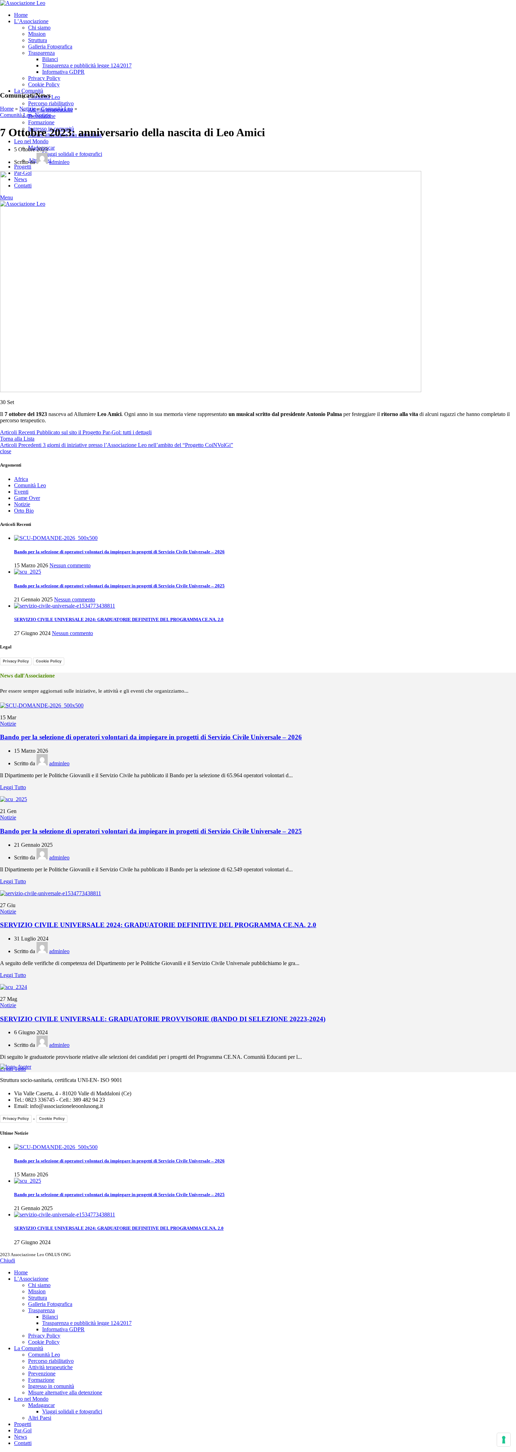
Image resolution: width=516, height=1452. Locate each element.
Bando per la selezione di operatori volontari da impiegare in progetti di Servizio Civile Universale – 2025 (119, 585)
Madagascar (41, 1405)
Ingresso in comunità (51, 1386)
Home (7, 109)
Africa (21, 479)
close (5, 451)
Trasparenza (41, 53)
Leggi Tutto (13, 787)
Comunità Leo (57, 109)
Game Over (27, 498)
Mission (37, 34)
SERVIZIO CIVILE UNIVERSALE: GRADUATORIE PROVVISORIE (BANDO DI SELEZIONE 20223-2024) (162, 1019)
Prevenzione (41, 1374)
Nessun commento (70, 565)
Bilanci (50, 59)
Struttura (37, 40)
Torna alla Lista (17, 439)
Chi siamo (39, 28)
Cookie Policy (44, 84)
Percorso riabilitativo (51, 103)
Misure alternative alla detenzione (65, 1392)
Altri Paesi (39, 1418)
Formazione (41, 122)
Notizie (27, 109)
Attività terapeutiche (50, 1367)
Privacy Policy (44, 78)
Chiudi (7, 1260)
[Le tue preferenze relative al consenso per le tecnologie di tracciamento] (503, 1439)
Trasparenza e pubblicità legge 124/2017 (87, 65)
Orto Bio (24, 511)
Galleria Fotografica (50, 47)
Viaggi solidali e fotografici (72, 154)
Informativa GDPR (63, 72)
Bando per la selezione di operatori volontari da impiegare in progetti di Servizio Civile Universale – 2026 (119, 551)
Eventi (21, 492)
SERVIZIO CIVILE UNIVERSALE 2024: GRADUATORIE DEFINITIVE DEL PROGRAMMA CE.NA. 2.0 (119, 619)
